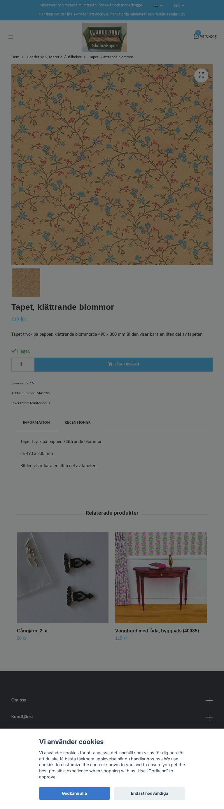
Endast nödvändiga (149, 793)
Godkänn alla (74, 793)
